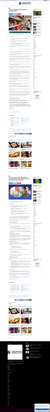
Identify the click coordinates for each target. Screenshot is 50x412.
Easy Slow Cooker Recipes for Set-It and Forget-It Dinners (14, 159)
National (34, 77)
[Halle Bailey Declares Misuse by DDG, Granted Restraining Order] (34, 32)
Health (33, 71)
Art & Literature (34, 57)
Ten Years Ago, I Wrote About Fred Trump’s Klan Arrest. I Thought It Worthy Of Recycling (39, 200)
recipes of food (23, 75)
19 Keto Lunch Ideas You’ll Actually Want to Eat (26, 169)
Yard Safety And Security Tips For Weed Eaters (34, 351)
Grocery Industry (21, 130)
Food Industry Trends (15, 129)
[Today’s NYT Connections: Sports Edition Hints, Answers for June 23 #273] (37, 181)
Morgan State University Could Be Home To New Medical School (39, 23)
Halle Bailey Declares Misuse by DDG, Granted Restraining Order (39, 32)
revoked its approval (13, 94)
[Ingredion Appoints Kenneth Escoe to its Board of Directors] (34, 27)
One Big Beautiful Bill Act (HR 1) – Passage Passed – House (35, 354)
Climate (34, 61)
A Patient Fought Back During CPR (7, 0)
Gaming (34, 236)
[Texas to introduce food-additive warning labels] (20, 22)
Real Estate (9, 397)
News (8, 395)
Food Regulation (10, 130)
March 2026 (34, 41)
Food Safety (14, 130)
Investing (34, 73)
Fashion (8, 383)
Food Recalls (29, 129)
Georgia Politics (34, 237)
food (22, 53)
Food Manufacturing (19, 129)
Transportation (34, 86)
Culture (34, 62)
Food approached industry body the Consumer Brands (16, 69)
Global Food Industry (17, 130)
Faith (8, 382)
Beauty (33, 58)
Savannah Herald (11, 12)
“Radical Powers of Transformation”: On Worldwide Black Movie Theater (35, 345)
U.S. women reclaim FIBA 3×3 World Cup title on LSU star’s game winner (39, 191)
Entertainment (9, 381)
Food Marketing (23, 129)
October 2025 (34, 46)
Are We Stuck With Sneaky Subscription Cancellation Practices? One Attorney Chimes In (39, 29)
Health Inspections (35, 72)
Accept (42, 409)
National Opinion (9, 394)
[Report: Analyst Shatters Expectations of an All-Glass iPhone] (27, 349)
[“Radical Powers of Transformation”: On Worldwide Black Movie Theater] (27, 346)
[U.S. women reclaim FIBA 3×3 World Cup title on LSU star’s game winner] (34, 192)
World (33, 89)
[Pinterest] (6, 37)
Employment (9, 380)
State (33, 251)
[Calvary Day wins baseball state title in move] (37, 13)
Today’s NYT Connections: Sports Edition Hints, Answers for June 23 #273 (37, 186)
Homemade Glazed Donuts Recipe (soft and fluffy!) (25, 159)
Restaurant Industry (15, 131)
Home (8, 5)
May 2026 (34, 207)
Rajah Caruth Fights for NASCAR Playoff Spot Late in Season (39, 197)
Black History (34, 59)
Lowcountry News (34, 76)
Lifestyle (34, 74)
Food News (27, 129)
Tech (33, 252)
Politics (8, 396)
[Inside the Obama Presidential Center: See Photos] (34, 194)
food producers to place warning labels (24, 51)
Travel (33, 87)
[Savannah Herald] (25, 3)
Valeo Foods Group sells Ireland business (14, 168)
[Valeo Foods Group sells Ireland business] (14, 164)
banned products (16, 85)
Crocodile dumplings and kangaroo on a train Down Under (26, 149)
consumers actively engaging (13, 255)
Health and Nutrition (25, 130)
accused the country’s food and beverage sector (23, 78)
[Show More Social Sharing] (21, 14)
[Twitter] (6, 34)
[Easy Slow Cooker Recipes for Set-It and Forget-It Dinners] (14, 154)
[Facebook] (6, 33)
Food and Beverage (10, 129)
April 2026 (34, 208)
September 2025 (34, 47)
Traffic (33, 85)
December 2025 (34, 44)
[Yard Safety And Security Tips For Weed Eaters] (27, 352)
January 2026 (34, 43)
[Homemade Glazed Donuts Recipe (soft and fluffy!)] (26, 154)
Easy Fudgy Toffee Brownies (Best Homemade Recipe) (13, 149)
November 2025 (34, 45)
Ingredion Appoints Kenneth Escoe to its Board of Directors (39, 26)
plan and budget (19, 264)
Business (34, 60)
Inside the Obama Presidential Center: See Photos (39, 194)
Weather (34, 88)
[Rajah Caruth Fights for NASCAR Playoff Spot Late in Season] (34, 197)
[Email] (6, 39)
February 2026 (34, 42)
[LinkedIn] (6, 36)
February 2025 (34, 221)
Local (33, 75)
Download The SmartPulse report (13, 276)
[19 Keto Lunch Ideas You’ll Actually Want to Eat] (26, 164)
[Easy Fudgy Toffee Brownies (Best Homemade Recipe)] (14, 145)
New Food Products (10, 131)
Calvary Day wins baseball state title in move (37, 18)
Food (23, 93)
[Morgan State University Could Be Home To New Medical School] (34, 24)
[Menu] (8, 3)
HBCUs (33, 238)
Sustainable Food (18, 131)
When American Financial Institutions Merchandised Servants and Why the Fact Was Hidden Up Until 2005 (35, 357)
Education (8, 379)
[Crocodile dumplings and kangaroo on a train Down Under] (26, 145)
